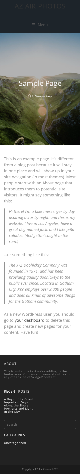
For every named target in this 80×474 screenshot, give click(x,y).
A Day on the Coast (18, 399)
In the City (12, 412)
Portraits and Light (18, 408)
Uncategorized (15, 443)
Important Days (16, 402)
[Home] (29, 96)
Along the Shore (16, 405)
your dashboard (29, 320)
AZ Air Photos (40, 5)
